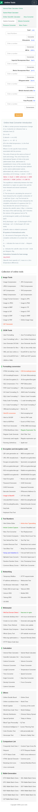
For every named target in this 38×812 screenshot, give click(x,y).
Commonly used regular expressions (15, 438)
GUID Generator (8, 487)
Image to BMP (7, 307)
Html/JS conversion (9, 413)
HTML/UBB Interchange (28, 426)
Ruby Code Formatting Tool (12, 400)
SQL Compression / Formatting (13, 384)
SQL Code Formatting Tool (11, 396)
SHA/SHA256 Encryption (28, 474)
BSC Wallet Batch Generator (12, 786)
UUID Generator (25, 483)
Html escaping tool (26, 413)
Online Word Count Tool (28, 536)
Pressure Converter (9, 25)
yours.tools (24, 805)
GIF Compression (9, 290)
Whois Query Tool (9, 633)
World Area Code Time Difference (14, 710)
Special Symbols (8, 718)
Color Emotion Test (9, 731)
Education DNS (25, 597)
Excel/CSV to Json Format (29, 352)
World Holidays (25, 710)
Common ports (25, 759)
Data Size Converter (27, 678)
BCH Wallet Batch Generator (12, 790)
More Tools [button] (22, 25)
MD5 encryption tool (27, 453)
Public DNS (24, 585)
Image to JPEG (8, 303)
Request (6, 750)
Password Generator (10, 483)
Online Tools (9, 3)
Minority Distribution (9, 714)
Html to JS (23, 409)
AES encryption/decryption (11, 466)
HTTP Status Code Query (11, 642)
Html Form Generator (10, 426)
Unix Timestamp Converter (29, 561)
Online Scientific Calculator (11, 17)
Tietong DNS (7, 597)
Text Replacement (26, 532)
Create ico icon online (10, 621)
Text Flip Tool (24, 540)
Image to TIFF (25, 311)
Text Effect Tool (8, 548)
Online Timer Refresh (10, 625)
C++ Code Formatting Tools (12, 405)
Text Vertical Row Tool (10, 540)
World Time (24, 701)
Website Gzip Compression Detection (15, 629)
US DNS (6, 601)
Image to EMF (7, 315)
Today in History (25, 718)
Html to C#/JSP (8, 417)
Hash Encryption (8, 479)
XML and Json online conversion (13, 352)
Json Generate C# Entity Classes (14, 343)
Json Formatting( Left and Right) (13, 339)
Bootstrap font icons (9, 763)
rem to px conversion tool (28, 616)
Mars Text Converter (9, 532)
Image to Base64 (8, 495)
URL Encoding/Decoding (11, 504)
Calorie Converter (8, 21)
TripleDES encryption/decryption (13, 474)
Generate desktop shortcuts (12, 616)
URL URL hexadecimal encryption (14, 458)
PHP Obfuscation (26, 384)
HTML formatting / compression (13, 371)
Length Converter (9, 669)
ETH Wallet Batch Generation (12, 778)
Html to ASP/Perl (8, 421)
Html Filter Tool (25, 434)
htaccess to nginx (26, 612)
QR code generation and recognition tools (16, 453)
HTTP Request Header (27, 750)
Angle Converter (8, 678)
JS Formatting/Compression (12, 375)
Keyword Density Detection (29, 638)
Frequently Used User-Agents (12, 746)
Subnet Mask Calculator (10, 12)
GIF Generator (8, 324)
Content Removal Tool (10, 544)
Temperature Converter (28, 669)
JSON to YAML (8, 360)
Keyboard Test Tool (9, 512)
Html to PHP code (26, 417)
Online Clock (24, 697)
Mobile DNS (24, 593)
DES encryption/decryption (29, 466)
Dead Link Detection (27, 629)
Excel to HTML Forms (27, 421)
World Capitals (8, 706)
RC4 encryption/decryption (11, 470)
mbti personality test (26, 731)
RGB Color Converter (27, 565)
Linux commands (8, 767)
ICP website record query (28, 633)
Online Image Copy (26, 320)
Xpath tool (23, 442)
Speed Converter (26, 674)
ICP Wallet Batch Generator (12, 799)
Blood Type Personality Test (12, 722)
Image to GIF (7, 311)
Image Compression (9, 282)
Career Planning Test (27, 727)
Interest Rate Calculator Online (13, 8)
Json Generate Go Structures (12, 347)
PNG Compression (26, 286)
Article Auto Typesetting (28, 523)
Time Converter (8, 674)
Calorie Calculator (9, 686)
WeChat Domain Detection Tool (13, 612)
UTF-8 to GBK (25, 495)
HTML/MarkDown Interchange (13, 430)
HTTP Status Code (9, 754)
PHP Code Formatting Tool (11, 388)
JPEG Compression (9, 286)
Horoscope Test (8, 735)
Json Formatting (8, 335)
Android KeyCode (26, 508)
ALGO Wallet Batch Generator (12, 795)
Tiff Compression (26, 290)
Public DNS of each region (11, 589)
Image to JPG (25, 299)
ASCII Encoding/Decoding (28, 500)
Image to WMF (25, 315)
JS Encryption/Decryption (28, 379)
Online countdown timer (11, 701)
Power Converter (26, 665)
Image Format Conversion (11, 299)
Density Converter (9, 682)
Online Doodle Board (10, 697)
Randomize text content (28, 544)
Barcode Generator (9, 491)
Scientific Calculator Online (11, 657)
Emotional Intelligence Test (11, 727)
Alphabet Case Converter (11, 557)
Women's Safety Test (27, 735)
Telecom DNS (24, 589)
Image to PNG (25, 303)
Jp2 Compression (26, 294)
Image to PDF (7, 320)
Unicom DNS (7, 593)
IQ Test (22, 722)
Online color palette (26, 625)
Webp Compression (9, 294)
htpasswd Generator (27, 487)
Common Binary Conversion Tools (14, 565)
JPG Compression (26, 282)
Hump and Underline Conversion (13, 553)
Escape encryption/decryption (12, 462)
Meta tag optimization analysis (13, 638)
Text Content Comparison (11, 536)
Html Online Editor (9, 523)
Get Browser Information (11, 585)
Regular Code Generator (11, 434)
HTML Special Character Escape (13, 759)
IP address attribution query (12, 580)
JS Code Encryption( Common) (13, 379)
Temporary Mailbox (9, 576)
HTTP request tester (27, 576)
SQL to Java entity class (28, 347)
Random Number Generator (12, 561)
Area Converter (29, 17)
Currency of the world (27, 706)
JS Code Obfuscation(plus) (29, 375)
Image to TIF (24, 307)
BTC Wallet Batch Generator (12, 782)
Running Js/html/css (9, 442)
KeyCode (6, 508)
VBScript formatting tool (10, 409)
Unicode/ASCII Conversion (11, 500)
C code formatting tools (28, 400)
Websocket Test (25, 580)
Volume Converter (23, 21)
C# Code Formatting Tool (11, 392)
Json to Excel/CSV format (11, 356)
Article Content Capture (10, 527)
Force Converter (25, 682)
